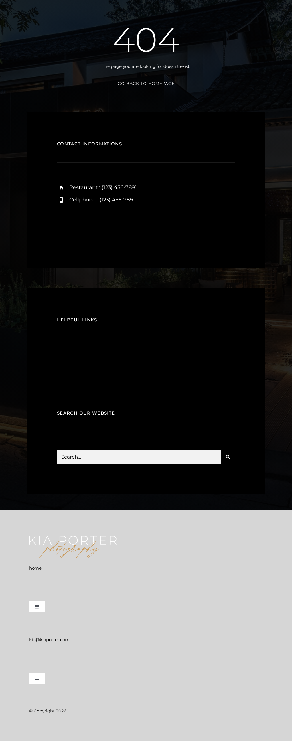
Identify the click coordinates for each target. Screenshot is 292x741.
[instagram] (63, 226)
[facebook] (79, 226)
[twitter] (94, 226)
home (35, 568)
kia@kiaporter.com (49, 639)
